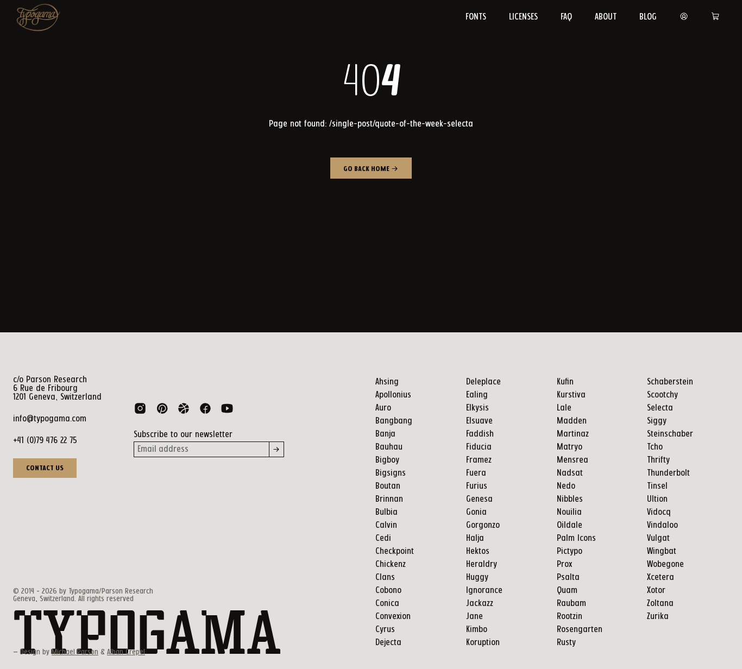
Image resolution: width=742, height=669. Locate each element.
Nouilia (569, 512)
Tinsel (657, 486)
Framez (479, 460)
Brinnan (389, 499)
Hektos (477, 551)
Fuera (476, 473)
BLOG (648, 17)
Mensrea (572, 460)
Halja (475, 538)
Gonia (476, 512)
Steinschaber (670, 434)
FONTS (476, 17)
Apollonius (393, 395)
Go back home (367, 169)
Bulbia (386, 512)
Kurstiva (571, 395)
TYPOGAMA (147, 633)
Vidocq (659, 512)
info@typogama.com (49, 419)
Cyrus (385, 630)
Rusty (566, 643)
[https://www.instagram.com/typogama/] (140, 411)
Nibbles (570, 499)
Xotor (656, 590)
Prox (564, 564)
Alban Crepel (126, 652)
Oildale (569, 525)
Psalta (568, 577)
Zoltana (660, 603)
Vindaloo (662, 525)
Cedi (383, 538)
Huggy (477, 577)
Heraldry (481, 564)
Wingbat (661, 551)
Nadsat (570, 473)
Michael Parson (75, 652)
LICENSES (523, 17)
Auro (383, 408)
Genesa (479, 499)
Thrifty (658, 460)
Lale (564, 408)
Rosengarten (579, 630)
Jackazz (479, 603)
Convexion (393, 617)
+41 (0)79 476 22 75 (45, 441)
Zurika (658, 617)
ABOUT (606, 17)
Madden (572, 421)
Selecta (660, 408)
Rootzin (569, 617)
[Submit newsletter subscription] (276, 449)
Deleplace (483, 382)
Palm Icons (576, 538)
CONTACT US (45, 468)
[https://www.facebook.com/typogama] (205, 411)
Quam (567, 590)
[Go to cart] (715, 17)
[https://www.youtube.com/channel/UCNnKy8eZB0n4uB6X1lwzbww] (227, 411)
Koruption (483, 643)
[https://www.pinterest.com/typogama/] (161, 411)
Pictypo (569, 551)
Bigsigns (390, 473)
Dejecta (388, 643)
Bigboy (387, 460)
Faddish (480, 434)
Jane (474, 617)
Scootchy (662, 395)
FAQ (566, 17)
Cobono (388, 590)
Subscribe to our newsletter (183, 435)
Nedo (566, 486)
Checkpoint (394, 551)
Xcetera (660, 577)
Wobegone (665, 564)
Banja (385, 434)
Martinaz (573, 434)
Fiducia (479, 447)
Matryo (569, 447)
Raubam (571, 603)
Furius (476, 486)
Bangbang (393, 421)
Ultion (657, 499)
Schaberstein (670, 382)
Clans (385, 577)
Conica (387, 603)
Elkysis (477, 408)
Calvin (386, 525)
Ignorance (484, 590)
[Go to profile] (683, 17)
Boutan (387, 486)
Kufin (565, 382)
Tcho (655, 447)
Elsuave (479, 421)
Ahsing (387, 382)
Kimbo (476, 630)
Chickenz (390, 564)
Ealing (477, 395)
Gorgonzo (483, 525)
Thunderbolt (668, 473)
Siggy (656, 421)
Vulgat (658, 538)
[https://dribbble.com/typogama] (183, 411)
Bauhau (389, 447)
